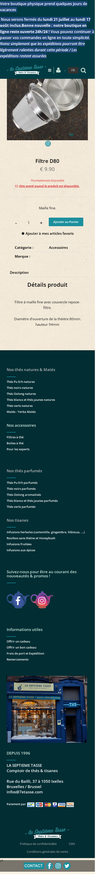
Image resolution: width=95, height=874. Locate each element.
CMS (72, 844)
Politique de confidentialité (38, 844)
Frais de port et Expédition (25, 653)
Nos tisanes (17, 520)
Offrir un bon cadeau (21, 647)
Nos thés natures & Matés (31, 369)
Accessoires (58, 247)
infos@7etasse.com (25, 792)
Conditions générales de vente (47, 852)
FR (73, 70)
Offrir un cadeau (18, 641)
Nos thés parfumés (24, 470)
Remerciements (18, 659)
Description (19, 272)
